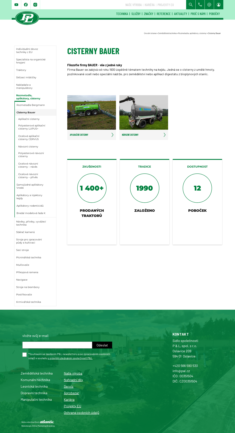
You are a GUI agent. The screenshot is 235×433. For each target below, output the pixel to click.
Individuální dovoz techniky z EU (27, 50)
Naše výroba (133, 5)
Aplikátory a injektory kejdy (29, 197)
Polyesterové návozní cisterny (31, 155)
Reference (164, 14)
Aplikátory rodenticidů (30, 205)
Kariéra (150, 5)
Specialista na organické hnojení (30, 61)
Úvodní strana (150, 33)
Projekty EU (166, 5)
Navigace (21, 279)
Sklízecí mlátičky (26, 77)
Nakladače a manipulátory (24, 86)
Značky (148, 14)
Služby (136, 14)
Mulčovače (22, 264)
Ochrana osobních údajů (81, 412)
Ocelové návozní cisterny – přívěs (28, 176)
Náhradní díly (73, 380)
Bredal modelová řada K (31, 213)
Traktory (21, 70)
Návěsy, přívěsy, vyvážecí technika (31, 223)
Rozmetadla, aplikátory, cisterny (192, 33)
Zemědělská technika (167, 33)
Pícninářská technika (28, 257)
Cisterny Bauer (26, 112)
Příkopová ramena (27, 272)
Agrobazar (71, 393)
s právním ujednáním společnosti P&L (70, 358)
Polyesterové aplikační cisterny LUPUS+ (31, 127)
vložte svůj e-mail (35, 336)
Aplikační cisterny (29, 119)
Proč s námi (198, 14)
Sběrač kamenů (25, 232)
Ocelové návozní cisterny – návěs (28, 165)
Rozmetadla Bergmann (31, 105)
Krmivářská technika (28, 301)
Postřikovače (24, 294)
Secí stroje (22, 250)
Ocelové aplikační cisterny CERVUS (28, 138)
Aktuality (180, 14)
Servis (68, 386)
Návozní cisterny (28, 146)
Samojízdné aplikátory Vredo (30, 186)
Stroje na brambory (28, 287)
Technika (122, 14)
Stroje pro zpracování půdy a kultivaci (29, 241)
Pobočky (214, 14)
